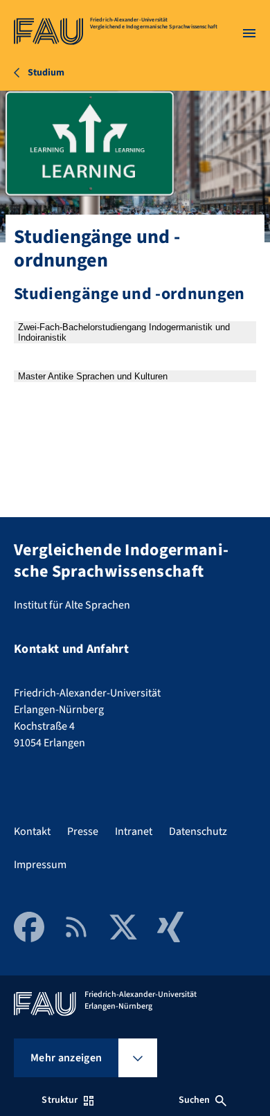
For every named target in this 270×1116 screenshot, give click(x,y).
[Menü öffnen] (249, 33)
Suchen (194, 1100)
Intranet (133, 831)
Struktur (60, 1100)
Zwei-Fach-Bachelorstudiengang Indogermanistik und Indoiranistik (124, 332)
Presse (82, 831)
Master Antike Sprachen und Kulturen (93, 376)
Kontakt (32, 831)
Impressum (40, 864)
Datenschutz (198, 831)
